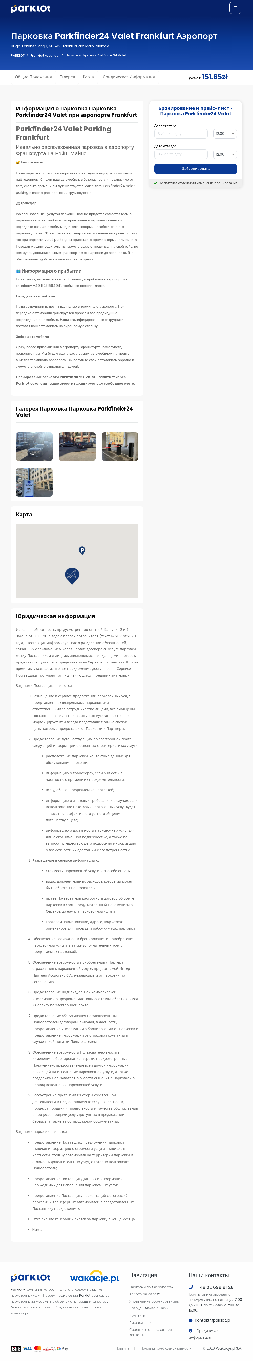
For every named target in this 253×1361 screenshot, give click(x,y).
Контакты (137, 1315)
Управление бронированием (154, 1301)
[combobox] (225, 134)
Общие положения (33, 77)
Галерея (67, 77)
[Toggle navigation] (235, 8)
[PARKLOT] (30, 1278)
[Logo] (30, 9)
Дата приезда (165, 125)
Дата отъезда (165, 146)
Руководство (140, 1322)
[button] (72, 576)
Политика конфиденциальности (165, 1348)
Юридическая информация (128, 77)
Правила (122, 1348)
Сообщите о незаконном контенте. (150, 1332)
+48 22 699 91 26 (214, 1287)
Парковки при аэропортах (151, 1287)
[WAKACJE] (95, 1277)
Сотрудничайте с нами (148, 1308)
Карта (88, 77)
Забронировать (196, 168)
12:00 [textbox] (220, 133)
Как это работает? (144, 1294)
